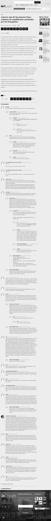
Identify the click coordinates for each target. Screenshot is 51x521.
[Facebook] (2, 29)
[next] (49, 9)
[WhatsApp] (5, 29)
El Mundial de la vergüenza (44, 28)
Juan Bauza (8, 192)
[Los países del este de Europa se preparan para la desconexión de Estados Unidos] (40, 33)
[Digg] (26, 29)
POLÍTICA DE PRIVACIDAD (21, 519)
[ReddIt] (11, 29)
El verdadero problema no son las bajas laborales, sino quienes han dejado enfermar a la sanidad (46, 59)
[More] (33, 99)
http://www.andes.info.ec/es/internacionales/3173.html (15, 166)
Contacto (44, 519)
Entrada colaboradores (37, 519)
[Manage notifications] (3, 518)
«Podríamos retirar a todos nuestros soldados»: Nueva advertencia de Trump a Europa (46, 42)
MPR (4, 95)
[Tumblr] (17, 29)
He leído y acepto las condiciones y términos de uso (25, 509)
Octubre (7, 33)
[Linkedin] (8, 29)
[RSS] (2, 507)
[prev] (47, 9)
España (2, 14)
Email (19, 504)
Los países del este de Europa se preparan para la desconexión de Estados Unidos (46, 35)
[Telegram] (20, 29)
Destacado (45, 39)
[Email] (14, 29)
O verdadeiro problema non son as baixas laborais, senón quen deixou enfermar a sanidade (46, 50)
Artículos (44, 47)
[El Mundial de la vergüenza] (44, 22)
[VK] (23, 29)
